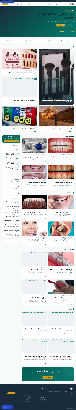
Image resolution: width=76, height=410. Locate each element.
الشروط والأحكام (43, 397)
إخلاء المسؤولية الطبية (42, 393)
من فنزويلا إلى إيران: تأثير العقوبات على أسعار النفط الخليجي (10, 167)
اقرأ (71, 161)
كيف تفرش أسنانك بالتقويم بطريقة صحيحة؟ (63, 297)
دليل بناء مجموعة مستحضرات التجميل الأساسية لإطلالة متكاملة (57, 101)
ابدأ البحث (70, 25)
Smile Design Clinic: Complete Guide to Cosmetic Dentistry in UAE (35, 329)
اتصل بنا (21, 4)
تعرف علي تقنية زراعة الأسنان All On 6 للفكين (36, 213)
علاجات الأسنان (51, 4)
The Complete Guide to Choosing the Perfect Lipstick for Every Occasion (21, 72)
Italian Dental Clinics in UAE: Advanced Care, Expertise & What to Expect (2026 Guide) (61, 357)
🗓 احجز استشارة (11, 393)
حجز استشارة (16, 4)
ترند (18, 193)
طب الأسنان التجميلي (59, 4)
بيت (64, 4)
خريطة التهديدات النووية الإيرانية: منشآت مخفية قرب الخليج (11, 231)
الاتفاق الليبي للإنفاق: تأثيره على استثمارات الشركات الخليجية (59, 129)
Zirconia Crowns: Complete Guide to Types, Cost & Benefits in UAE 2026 (35, 357)
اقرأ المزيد (34, 74)
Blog (35, 50)
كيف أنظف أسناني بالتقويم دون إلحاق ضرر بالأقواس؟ (35, 239)
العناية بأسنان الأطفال (15, 188)
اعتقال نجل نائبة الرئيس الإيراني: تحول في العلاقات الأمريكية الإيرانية (12, 234)
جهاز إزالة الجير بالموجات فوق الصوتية (38, 156)
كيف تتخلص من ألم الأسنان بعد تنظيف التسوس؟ (62, 239)
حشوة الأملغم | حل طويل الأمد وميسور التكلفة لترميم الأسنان (61, 270)
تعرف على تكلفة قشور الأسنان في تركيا (64, 213)
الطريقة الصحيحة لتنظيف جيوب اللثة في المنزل (62, 156)
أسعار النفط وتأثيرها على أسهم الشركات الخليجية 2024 (24, 129)
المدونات (39, 4)
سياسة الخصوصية (27, 4)
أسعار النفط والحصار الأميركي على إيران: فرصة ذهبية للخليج (11, 227)
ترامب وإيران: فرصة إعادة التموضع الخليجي (12, 224)
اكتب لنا (44, 401)
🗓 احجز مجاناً (60, 25)
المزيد (23, 136)
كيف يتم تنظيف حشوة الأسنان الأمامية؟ (63, 182)
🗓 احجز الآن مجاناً (47, 377)
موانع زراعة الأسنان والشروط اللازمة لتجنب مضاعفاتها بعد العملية (35, 297)
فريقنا (45, 391)
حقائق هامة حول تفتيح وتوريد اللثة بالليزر (37, 182)
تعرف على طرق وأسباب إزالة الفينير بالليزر (37, 269)
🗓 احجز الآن (5, 4)
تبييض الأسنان (34, 4)
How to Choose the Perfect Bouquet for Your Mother (25, 100)
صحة (71, 107)
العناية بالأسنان (45, 4)
